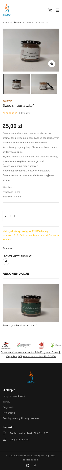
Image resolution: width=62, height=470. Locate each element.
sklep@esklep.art (19, 439)
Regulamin (8, 407)
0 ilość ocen (24, 113)
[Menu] (57, 10)
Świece (18, 22)
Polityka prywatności (14, 396)
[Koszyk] (50, 10)
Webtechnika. (24, 456)
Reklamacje (9, 412)
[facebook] (6, 261)
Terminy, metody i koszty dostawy (21, 418)
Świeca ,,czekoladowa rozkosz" (20, 325)
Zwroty (6, 401)
